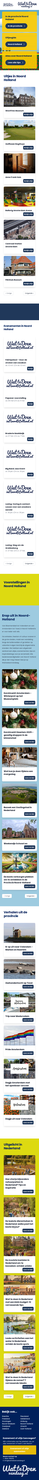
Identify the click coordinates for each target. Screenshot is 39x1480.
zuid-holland (25, 1429)
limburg (23, 1421)
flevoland (24, 1416)
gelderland (25, 1419)
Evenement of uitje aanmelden (19, 1450)
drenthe (5, 1416)
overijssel (6, 1426)
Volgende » (29, 293)
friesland (6, 1419)
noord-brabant (8, 1424)
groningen (6, 1421)
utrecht (23, 1426)
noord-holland (26, 1424)
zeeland (5, 1429)
